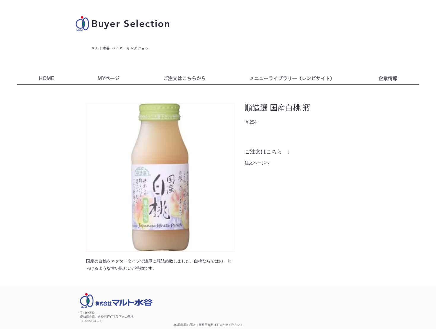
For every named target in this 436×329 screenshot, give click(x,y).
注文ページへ (257, 163)
